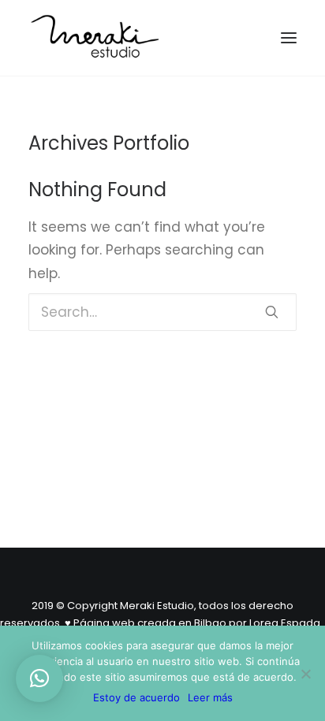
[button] (39, 678)
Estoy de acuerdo (136, 697)
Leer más (210, 697)
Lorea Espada (284, 622)
